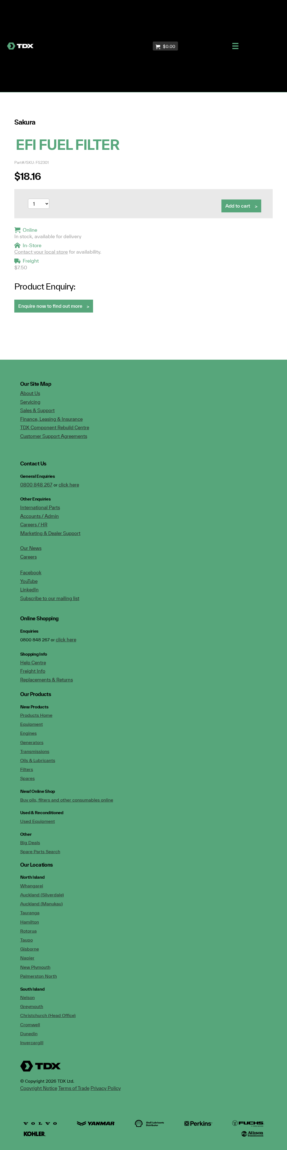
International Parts (40, 507)
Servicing (30, 402)
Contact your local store (41, 252)
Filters (26, 769)
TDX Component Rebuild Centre (54, 427)
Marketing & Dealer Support (50, 533)
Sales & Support (37, 410)
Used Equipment (37, 821)
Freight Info (32, 671)
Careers (28, 556)
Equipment (31, 724)
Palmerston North (38, 976)
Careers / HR (33, 524)
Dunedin (29, 1033)
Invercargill (31, 1042)
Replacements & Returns (46, 679)
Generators (31, 742)
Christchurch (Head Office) (48, 1015)
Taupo (26, 939)
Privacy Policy (106, 1088)
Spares (27, 778)
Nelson (27, 997)
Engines (28, 733)
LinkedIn (29, 589)
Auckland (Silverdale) (42, 894)
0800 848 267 (36, 484)
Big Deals (30, 842)
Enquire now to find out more (50, 306)
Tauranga (30, 912)
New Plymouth (35, 967)
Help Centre (33, 662)
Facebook (30, 572)
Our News (30, 548)
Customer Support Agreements (53, 436)
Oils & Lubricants (37, 760)
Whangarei (31, 885)
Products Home (36, 715)
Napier (27, 957)
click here (69, 484)
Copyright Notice (38, 1088)
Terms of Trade (73, 1088)
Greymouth (31, 1006)
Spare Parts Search (40, 851)
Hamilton (29, 921)
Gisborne (29, 948)
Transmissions (34, 751)
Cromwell (30, 1024)
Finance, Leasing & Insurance (51, 419)
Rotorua (28, 930)
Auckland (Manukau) (41, 903)
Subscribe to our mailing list (49, 598)
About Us (30, 393)
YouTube (29, 581)
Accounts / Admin (39, 516)
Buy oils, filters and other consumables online (66, 799)
